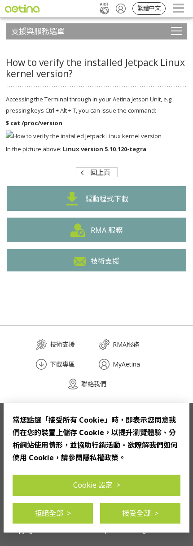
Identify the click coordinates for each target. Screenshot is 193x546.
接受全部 (140, 513)
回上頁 (100, 172)
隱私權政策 (100, 458)
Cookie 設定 (96, 485)
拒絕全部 (53, 513)
